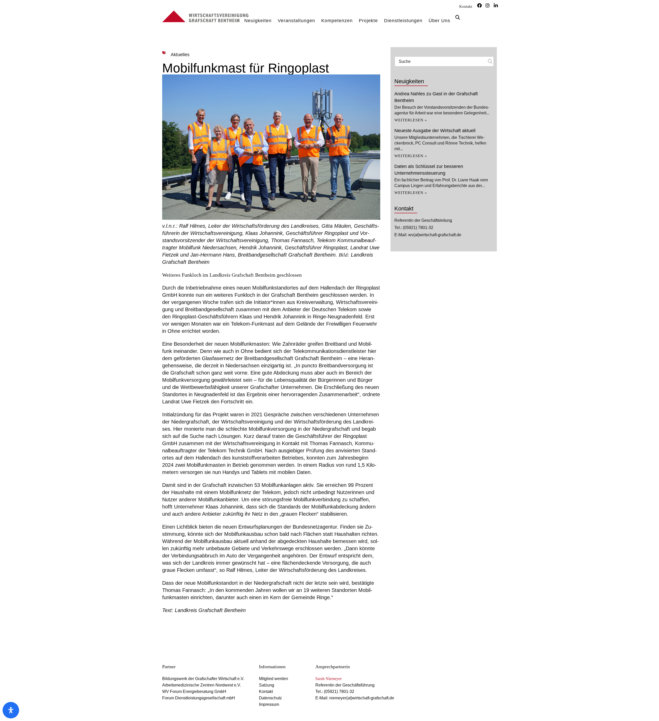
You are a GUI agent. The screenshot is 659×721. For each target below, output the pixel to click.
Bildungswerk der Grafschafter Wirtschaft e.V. (203, 678)
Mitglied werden (273, 678)
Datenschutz (270, 698)
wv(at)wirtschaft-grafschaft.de (434, 235)
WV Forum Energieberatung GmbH (194, 691)
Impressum (269, 704)
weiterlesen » (410, 120)
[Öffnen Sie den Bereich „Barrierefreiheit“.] (11, 710)
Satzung (266, 685)
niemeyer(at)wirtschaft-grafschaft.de (361, 698)
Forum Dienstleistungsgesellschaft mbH (198, 698)
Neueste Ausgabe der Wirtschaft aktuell (434, 130)
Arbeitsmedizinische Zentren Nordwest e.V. (201, 685)
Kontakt (465, 6)
